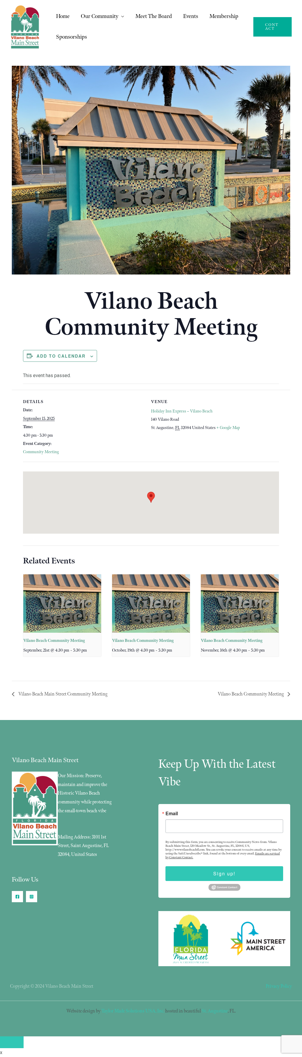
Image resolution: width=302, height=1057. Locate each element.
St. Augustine (215, 1011)
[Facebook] (17, 896)
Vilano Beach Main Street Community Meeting (62, 694)
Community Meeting (41, 451)
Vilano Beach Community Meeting (54, 640)
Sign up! (224, 873)
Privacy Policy (279, 986)
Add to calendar (61, 356)
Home (63, 16)
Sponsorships (71, 37)
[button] (272, 27)
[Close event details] (12, 1042)
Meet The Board (153, 16)
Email (171, 813)
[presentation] (62, 603)
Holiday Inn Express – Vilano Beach (181, 411)
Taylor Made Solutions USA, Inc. (132, 1011)
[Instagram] (31, 896)
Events (190, 16)
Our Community (99, 16)
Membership (223, 16)
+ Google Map (228, 427)
